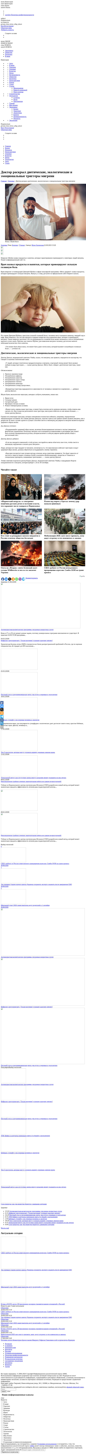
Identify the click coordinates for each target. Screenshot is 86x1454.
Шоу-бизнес (13, 105)
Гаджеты (16, 98)
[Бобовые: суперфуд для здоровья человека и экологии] (19, 718)
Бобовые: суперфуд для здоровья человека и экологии (20, 720)
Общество (8, 52)
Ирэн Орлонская (38, 245)
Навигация (9, 2)
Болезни (15, 245)
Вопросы (8, 1364)
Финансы (16, 118)
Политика (8, 54)
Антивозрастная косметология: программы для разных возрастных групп (27, 629)
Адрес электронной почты (11, 1450)
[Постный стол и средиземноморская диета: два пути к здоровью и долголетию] (19, 693)
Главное (8, 146)
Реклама (8, 1351)
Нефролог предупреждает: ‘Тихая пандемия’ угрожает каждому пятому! (27, 640)
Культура (12, 71)
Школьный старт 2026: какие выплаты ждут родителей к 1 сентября (25, 1287)
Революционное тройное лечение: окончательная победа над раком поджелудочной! (31, 781)
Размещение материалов (13, 1357)
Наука (11, 73)
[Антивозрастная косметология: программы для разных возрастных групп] (41, 628)
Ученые (22, 245)
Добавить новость (7, 30)
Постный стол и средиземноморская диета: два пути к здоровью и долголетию (29, 694)
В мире (7, 56)
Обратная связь (6, 28)
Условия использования (13, 1353)
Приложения (18, 101)
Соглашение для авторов (14, 1361)
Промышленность (19, 117)
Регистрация (8, 26)
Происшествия (14, 80)
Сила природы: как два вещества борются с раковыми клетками (31, 1224)
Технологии (13, 96)
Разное (11, 82)
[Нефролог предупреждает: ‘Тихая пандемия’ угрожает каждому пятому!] (19, 669)
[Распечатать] (2, 254)
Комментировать (32, 578)
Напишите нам (10, 1347)
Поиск (7, 5)
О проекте (8, 1346)
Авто (11, 63)
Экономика (9, 50)
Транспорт (17, 111)
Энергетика (17, 113)
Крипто (16, 115)
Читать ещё (5, 1228)
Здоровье (12, 69)
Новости (4, 1400)
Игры (15, 99)
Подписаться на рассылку (10, 1452)
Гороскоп (12, 67)
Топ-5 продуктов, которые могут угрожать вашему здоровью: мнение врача (28, 752)
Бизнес (15, 109)
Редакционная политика (13, 1359)
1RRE (32, 1446)
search (4, 1391)
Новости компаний (20, 90)
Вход (2, 26)
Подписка (8, 1363)
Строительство (14, 94)
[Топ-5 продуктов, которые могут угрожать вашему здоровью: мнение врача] (19, 750)
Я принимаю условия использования (17, 1442)
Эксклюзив (13, 120)
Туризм (11, 103)
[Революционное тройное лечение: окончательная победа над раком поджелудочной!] (19, 810)
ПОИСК (8, 45)
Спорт (11, 84)
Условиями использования (47, 1444)
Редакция (8, 1344)
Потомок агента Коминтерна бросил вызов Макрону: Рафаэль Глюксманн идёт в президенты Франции (38, 1340)
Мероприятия (18, 88)
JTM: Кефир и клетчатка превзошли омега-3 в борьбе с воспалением (32, 1217)
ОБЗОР (7, 41)
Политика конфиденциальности (16, 1355)
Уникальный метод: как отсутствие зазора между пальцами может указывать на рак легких (33, 778)
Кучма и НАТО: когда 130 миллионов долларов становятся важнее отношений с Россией (33, 1304)
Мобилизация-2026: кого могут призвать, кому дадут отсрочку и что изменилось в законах (33, 1334)
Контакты (8, 1349)
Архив (7, 1366)
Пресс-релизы (18, 92)
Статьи (11, 86)
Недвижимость (14, 75)
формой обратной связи (75, 1387)
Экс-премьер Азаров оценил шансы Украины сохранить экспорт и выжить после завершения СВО (36, 1270)
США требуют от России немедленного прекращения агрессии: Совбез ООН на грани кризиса (35, 1253)
